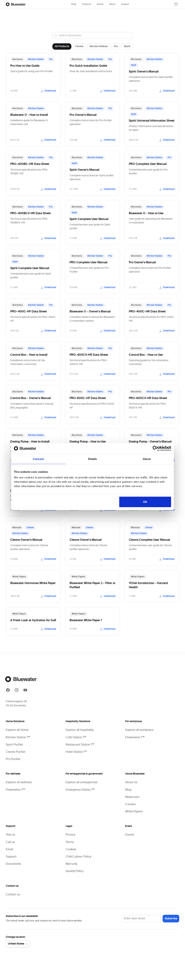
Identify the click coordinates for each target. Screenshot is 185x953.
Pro (116, 46)
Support (125, 4)
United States (16, 943)
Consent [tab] (38, 458)
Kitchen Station (99, 46)
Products (86, 4)
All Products (62, 46)
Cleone (79, 46)
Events (100, 4)
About (112, 4)
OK (145, 501)
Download (50, 91)
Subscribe (171, 918)
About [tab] (147, 458)
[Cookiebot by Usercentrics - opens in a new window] (155, 448)
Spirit (127, 46)
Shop (73, 4)
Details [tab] (92, 458)
